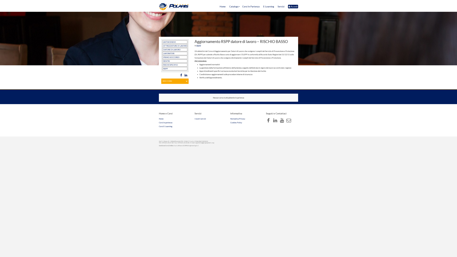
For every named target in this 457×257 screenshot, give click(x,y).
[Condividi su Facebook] (180, 75)
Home (223, 6)
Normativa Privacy (237, 119)
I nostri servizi (200, 119)
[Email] (288, 120)
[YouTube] (282, 120)
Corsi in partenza (251, 6)
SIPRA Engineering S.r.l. (191, 145)
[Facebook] (268, 120)
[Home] (174, 6)
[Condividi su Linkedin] (185, 75)
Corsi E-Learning (165, 126)
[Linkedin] (275, 120)
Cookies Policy (236, 122)
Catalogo (234, 6)
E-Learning (268, 6)
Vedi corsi (167, 81)
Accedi (294, 6)
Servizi (281, 6)
